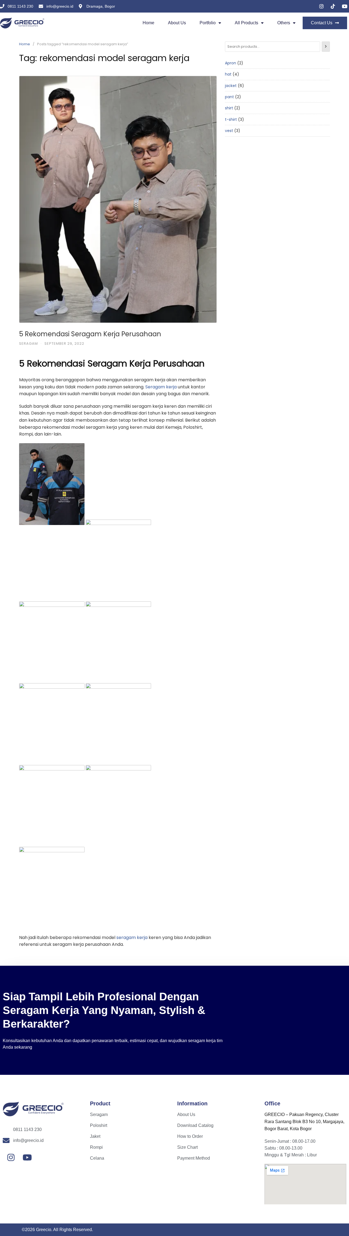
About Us (177, 22)
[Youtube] (27, 1157)
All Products (246, 22)
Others (283, 22)
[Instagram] (11, 1157)
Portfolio (208, 22)
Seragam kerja (161, 387)
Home (148, 22)
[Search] (326, 46)
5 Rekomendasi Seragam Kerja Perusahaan (90, 333)
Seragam (28, 343)
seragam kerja (132, 937)
